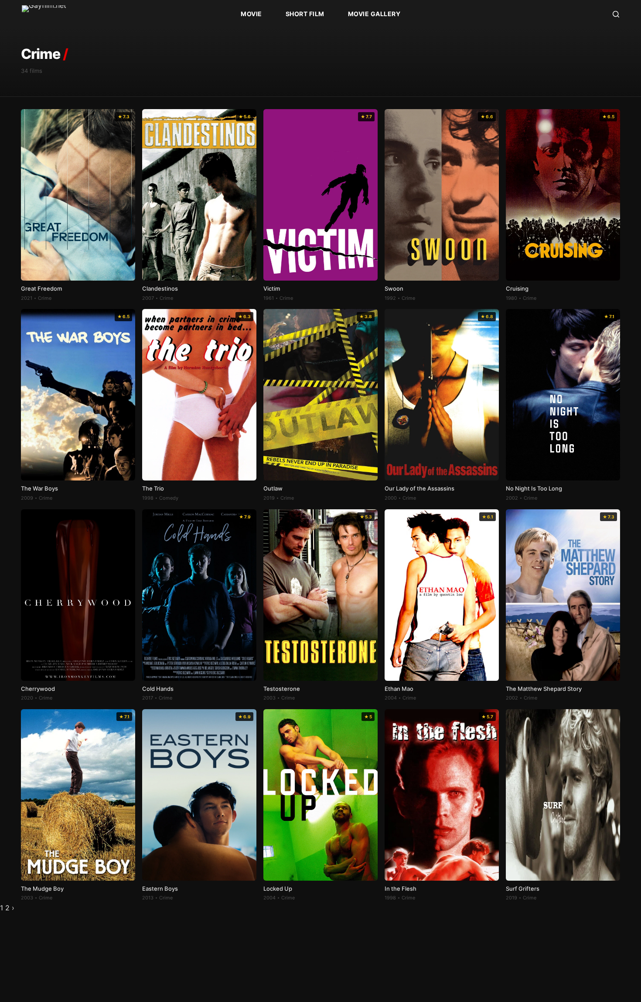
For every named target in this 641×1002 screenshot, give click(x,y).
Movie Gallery (374, 13)
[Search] (616, 14)
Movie (251, 13)
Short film (305, 13)
